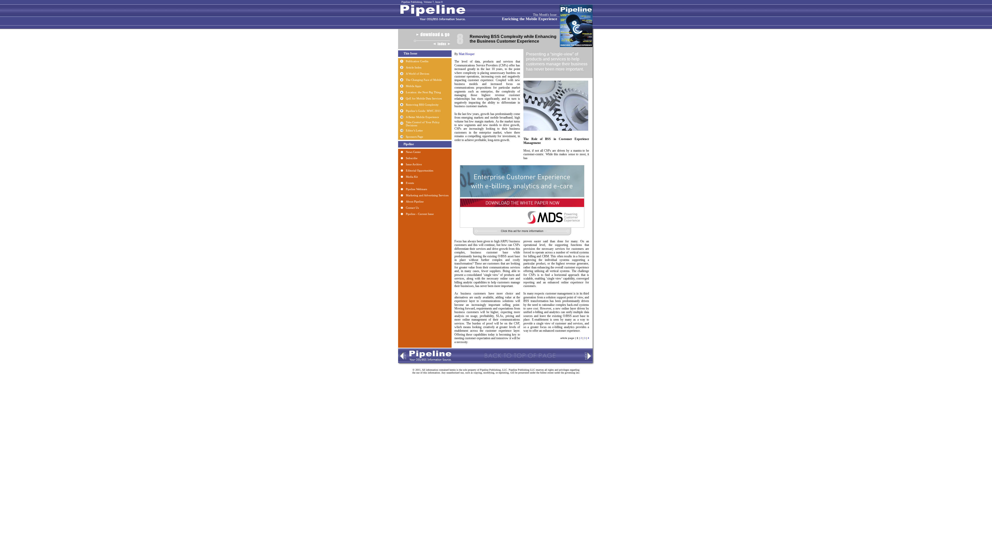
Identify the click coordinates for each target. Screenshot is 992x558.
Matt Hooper (467, 54)
